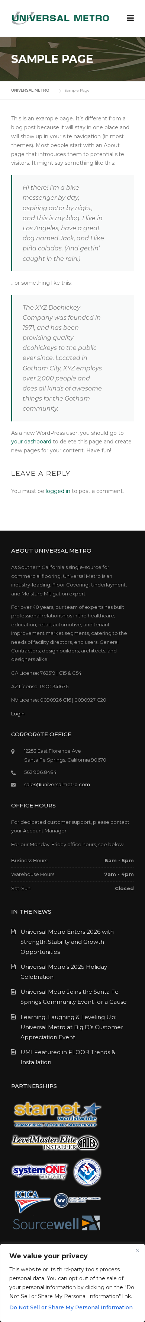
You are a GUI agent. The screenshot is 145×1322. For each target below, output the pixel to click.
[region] (72, 1283)
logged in (58, 491)
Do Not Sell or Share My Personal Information (71, 1307)
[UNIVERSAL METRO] (60, 18)
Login (18, 714)
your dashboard (31, 441)
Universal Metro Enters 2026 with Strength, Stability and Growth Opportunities (67, 941)
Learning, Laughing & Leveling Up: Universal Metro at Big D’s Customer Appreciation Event (71, 1027)
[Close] (137, 1250)
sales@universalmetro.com (57, 784)
